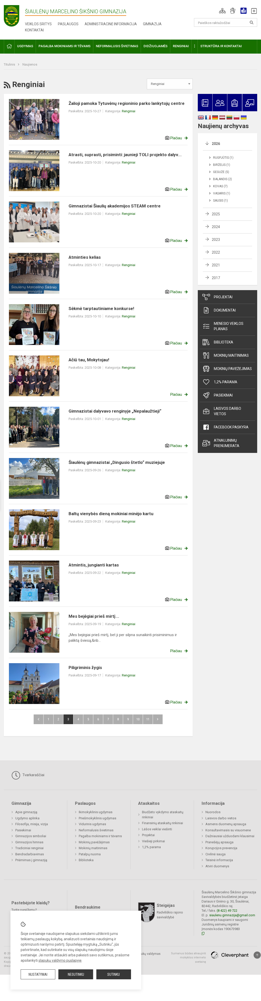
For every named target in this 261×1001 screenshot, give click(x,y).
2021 (216, 265)
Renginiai (128, 111)
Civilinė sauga (215, 854)
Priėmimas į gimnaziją (31, 860)
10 (137, 719)
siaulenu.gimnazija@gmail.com (232, 915)
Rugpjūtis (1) (223, 157)
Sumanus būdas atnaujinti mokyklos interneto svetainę (188, 957)
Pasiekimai (223, 395)
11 (147, 719)
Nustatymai (38, 974)
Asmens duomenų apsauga (225, 824)
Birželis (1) (221, 165)
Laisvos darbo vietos (227, 411)
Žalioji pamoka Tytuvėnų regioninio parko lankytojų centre (127, 103)
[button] (222, 11)
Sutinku (113, 974)
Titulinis (10, 64)
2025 (216, 214)
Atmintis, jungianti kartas (94, 564)
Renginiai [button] (181, 46)
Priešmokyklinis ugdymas (97, 818)
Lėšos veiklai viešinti (157, 829)
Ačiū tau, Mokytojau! (89, 359)
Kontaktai (34, 30)
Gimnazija (152, 24)
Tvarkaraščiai (32, 775)
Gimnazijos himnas (29, 842)
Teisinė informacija (219, 860)
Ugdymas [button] (25, 46)
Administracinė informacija (111, 24)
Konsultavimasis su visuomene (228, 830)
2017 (216, 278)
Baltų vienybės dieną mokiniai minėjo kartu (111, 513)
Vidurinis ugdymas (92, 824)
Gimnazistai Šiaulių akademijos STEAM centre (115, 205)
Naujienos (29, 64)
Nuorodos (212, 812)
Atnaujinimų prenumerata (226, 443)
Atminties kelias (85, 257)
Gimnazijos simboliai (30, 836)
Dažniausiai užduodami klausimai (229, 836)
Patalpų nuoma (90, 854)
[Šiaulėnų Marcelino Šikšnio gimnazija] (14, 15)
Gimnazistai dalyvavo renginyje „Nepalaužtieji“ (115, 411)
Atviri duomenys (217, 866)
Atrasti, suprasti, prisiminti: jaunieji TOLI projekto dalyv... (125, 154)
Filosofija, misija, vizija (31, 824)
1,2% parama (225, 382)
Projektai (223, 297)
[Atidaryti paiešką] (251, 22)
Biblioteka (223, 342)
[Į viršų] (257, 955)
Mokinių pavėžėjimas (233, 369)
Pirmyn (158, 719)
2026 (216, 144)
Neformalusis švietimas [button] (117, 46)
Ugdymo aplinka (27, 818)
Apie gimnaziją (26, 812)
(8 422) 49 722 (227, 910)
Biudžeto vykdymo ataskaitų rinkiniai (162, 814)
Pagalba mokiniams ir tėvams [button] (64, 46)
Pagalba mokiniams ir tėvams (100, 836)
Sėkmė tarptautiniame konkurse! (101, 308)
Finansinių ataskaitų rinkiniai (162, 823)
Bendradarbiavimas (29, 854)
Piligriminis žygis (85, 667)
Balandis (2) (222, 179)
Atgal (38, 719)
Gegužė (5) (221, 172)
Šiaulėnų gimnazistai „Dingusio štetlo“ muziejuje (117, 462)
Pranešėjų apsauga (219, 842)
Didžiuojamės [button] (155, 46)
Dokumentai (225, 310)
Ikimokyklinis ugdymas (95, 812)
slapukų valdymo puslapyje (60, 960)
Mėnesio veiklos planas (228, 326)
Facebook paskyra (231, 427)
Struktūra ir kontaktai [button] (221, 46)
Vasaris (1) (221, 193)
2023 (216, 240)
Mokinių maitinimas (231, 355)
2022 (216, 252)
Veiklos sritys (38, 24)
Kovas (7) (220, 186)
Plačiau (176, 138)
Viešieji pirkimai (153, 841)
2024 (216, 227)
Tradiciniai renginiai (29, 848)
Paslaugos (68, 24)
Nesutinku (76, 974)
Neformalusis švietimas (96, 830)
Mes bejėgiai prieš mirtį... (94, 616)
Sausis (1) (220, 200)
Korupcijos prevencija (221, 848)
